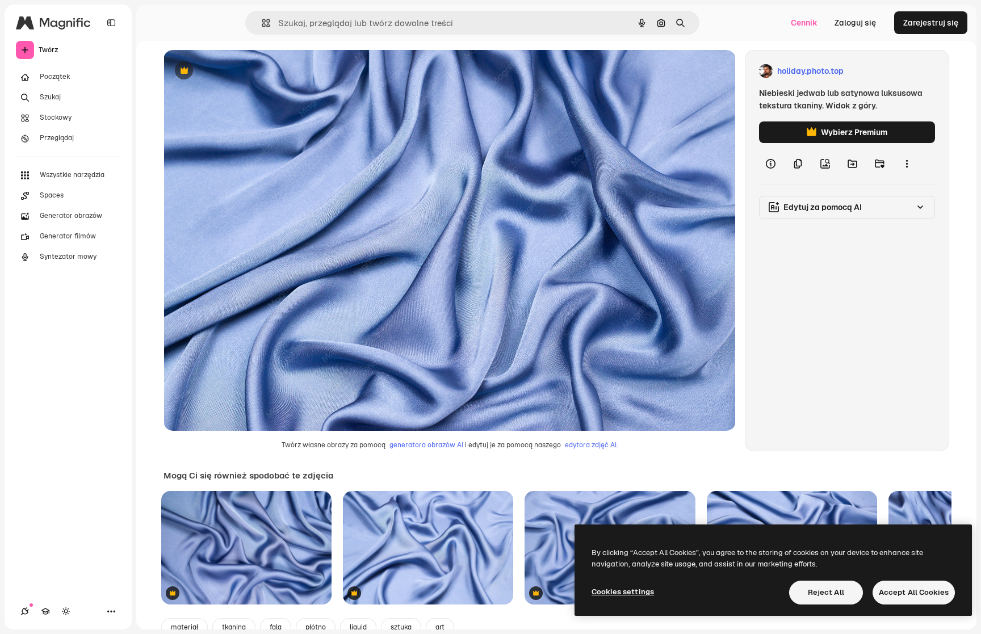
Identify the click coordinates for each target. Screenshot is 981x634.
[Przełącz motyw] (66, 611)
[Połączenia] (25, 611)
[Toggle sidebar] (111, 23)
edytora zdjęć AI (591, 445)
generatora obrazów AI (426, 445)
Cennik (804, 23)
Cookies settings (623, 592)
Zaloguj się (855, 23)
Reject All (826, 592)
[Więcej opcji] (906, 163)
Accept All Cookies (914, 592)
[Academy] (45, 611)
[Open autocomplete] (261, 23)
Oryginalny (241, 71)
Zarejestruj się (930, 23)
